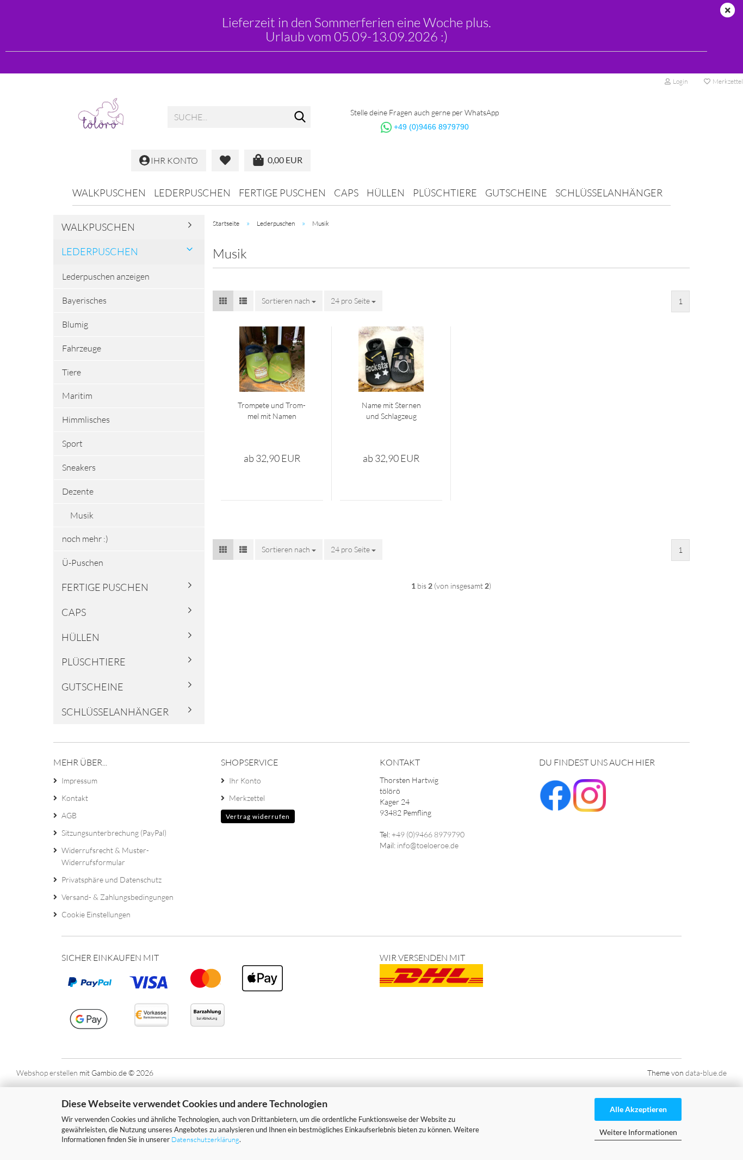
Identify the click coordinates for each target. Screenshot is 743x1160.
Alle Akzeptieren (638, 1109)
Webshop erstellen (47, 1072)
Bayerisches (84, 300)
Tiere (71, 372)
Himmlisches (86, 419)
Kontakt (74, 798)
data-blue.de (706, 1072)
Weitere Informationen (638, 1132)
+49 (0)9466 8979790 (431, 126)
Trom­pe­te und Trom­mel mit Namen (272, 410)
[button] (223, 301)
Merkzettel (247, 798)
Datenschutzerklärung (205, 1139)
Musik (82, 515)
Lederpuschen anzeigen (106, 276)
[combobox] (289, 301)
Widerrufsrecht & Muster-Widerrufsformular (105, 856)
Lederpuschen (192, 193)
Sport (72, 443)
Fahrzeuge (81, 348)
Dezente (78, 491)
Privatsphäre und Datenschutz (111, 879)
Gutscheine (516, 193)
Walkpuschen (109, 193)
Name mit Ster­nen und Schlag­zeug (391, 410)
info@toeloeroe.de (428, 845)
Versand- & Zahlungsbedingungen (117, 897)
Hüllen (386, 193)
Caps (346, 193)
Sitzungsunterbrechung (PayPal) (113, 832)
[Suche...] (300, 117)
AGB (69, 815)
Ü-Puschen (82, 562)
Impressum (79, 780)
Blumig (75, 324)
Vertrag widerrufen (258, 816)
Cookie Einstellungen (96, 914)
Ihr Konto (245, 780)
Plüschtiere (445, 193)
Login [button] (679, 81)
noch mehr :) (85, 538)
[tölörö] (106, 117)
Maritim (77, 395)
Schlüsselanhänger (608, 193)
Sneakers (79, 467)
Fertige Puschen (282, 193)
